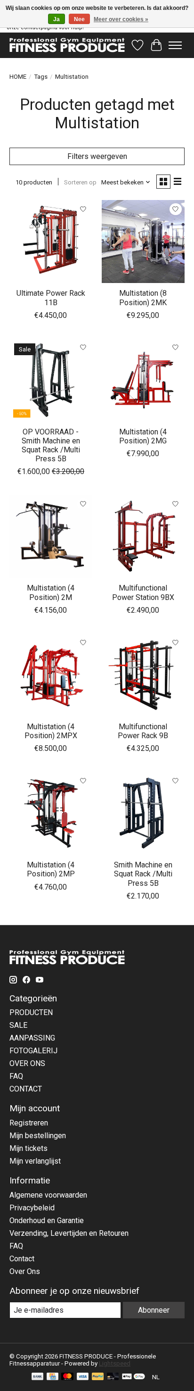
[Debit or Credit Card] (113, 1377)
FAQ (16, 1076)
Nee (79, 19)
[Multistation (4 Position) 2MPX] (50, 674)
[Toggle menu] (175, 45)
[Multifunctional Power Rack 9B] (143, 674)
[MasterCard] (67, 1377)
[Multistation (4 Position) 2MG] (143, 380)
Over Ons (24, 1271)
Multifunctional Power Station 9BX (143, 592)
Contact (21, 1258)
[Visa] (83, 1377)
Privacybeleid (32, 1207)
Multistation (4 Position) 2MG (143, 436)
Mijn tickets (28, 1148)
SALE (18, 1025)
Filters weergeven (97, 156)
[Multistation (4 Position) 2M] (50, 536)
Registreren (28, 1122)
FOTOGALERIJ (33, 1050)
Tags (41, 76)
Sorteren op (80, 182)
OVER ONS (27, 1063)
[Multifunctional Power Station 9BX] (143, 536)
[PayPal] (98, 1377)
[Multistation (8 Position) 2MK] (143, 241)
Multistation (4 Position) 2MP (51, 869)
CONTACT (25, 1088)
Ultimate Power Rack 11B (50, 298)
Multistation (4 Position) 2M (50, 592)
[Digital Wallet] (133, 1377)
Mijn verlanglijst (35, 1161)
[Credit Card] (52, 1377)
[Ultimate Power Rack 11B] (50, 241)
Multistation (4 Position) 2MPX (50, 731)
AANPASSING (32, 1037)
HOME (17, 76)
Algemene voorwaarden (48, 1195)
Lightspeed (114, 1363)
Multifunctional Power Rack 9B (143, 731)
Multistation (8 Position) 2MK (143, 298)
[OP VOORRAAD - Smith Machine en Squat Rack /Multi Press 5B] (50, 380)
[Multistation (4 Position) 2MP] (50, 813)
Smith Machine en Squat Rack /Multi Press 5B (143, 873)
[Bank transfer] (38, 1377)
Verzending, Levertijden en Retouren (69, 1233)
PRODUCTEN (31, 1012)
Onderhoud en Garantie (46, 1220)
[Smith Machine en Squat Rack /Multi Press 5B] (143, 813)
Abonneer (154, 1310)
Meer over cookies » (121, 19)
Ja (56, 19)
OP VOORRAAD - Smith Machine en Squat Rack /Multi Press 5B (51, 445)
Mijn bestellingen (37, 1135)
